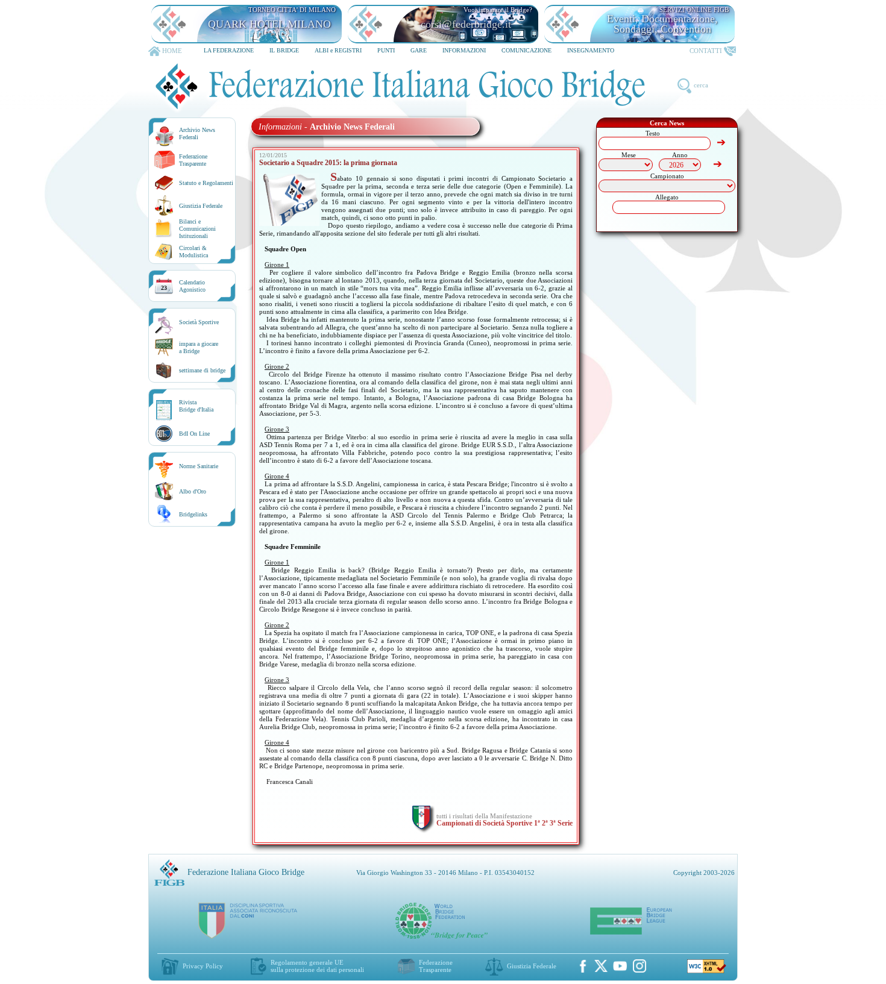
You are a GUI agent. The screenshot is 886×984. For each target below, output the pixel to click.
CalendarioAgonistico (192, 286)
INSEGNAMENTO (590, 50)
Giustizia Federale (200, 205)
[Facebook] (583, 966)
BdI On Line (194, 433)
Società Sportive (199, 322)
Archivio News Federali (197, 133)
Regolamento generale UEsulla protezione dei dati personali (317, 966)
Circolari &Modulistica (193, 252)
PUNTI (386, 50)
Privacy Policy (203, 966)
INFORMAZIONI (464, 50)
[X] (601, 966)
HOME (172, 50)
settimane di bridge (202, 370)
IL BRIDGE (284, 50)
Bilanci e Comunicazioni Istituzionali (197, 228)
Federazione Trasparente (193, 160)
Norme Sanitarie (198, 466)
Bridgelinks (193, 514)
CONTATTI (706, 50)
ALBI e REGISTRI (338, 50)
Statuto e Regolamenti (206, 183)
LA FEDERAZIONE (229, 50)
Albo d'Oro (192, 491)
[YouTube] (620, 966)
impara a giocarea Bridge (198, 347)
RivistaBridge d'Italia (196, 406)
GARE (418, 50)
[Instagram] (639, 966)
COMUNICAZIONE (526, 50)
